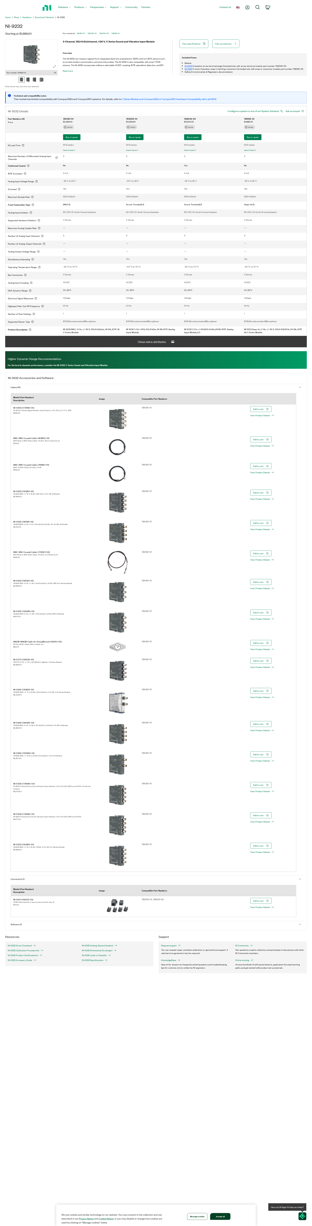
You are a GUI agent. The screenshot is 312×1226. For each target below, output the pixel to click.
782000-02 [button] (104, 33)
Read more (68, 70)
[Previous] (16, 80)
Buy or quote (72, 137)
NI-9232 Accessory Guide (20, 960)
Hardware (27, 17)
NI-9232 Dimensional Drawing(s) (97, 950)
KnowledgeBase (168, 960)
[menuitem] (64, 8)
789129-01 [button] (115, 33)
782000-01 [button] (92, 33)
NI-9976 (189, 65)
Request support (168, 945)
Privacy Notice (86, 1218)
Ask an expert (293, 111)
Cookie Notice (106, 1218)
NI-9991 (188, 68)
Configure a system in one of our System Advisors (253, 111)
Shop (16, 17)
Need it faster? (69, 150)
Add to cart (258, 409)
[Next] (46, 80)
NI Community (242, 945)
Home (8, 17)
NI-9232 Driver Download (20, 945)
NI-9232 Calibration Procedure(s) (23, 950)
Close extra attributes (152, 342)
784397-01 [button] (81, 33)
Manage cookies (197, 1216)
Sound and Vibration (44, 17)
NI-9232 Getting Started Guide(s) (97, 945)
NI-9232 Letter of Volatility (94, 955)
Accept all (220, 1216)
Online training (242, 960)
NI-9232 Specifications (92, 960)
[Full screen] (54, 66)
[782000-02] (35, 80)
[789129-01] (41, 80)
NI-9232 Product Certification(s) (23, 955)
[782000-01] (28, 80)
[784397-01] (22, 80)
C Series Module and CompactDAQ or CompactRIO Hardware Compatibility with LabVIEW (169, 99)
